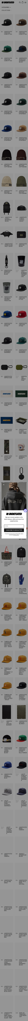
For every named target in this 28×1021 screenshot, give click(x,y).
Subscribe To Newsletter (14, 530)
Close (4, 485)
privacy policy (16, 534)
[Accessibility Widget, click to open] (25, 510)
